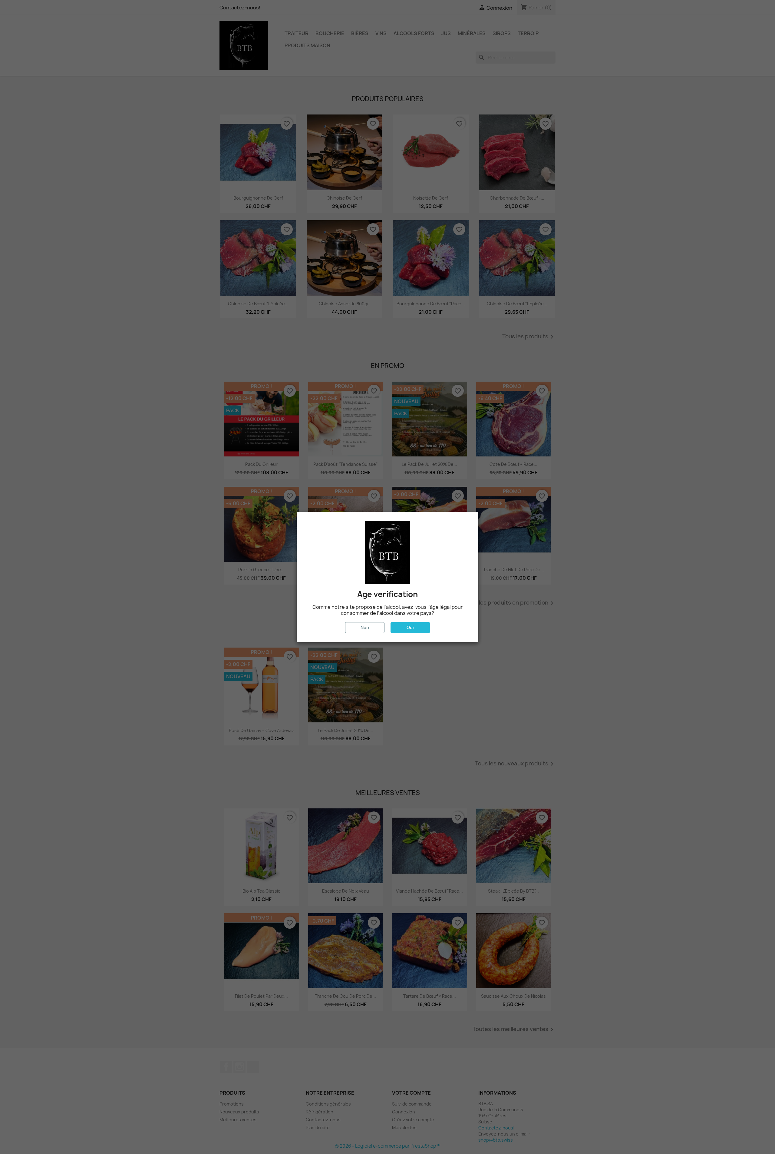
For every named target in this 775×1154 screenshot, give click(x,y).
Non (365, 627)
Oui (410, 627)
